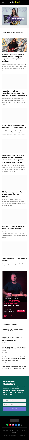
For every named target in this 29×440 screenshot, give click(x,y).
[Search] (26, 2)
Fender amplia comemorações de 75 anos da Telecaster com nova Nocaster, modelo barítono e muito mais (14, 368)
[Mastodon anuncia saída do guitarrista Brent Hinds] (14, 216)
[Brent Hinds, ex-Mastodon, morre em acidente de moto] (14, 115)
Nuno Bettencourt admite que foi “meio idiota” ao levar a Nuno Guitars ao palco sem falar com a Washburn (13, 358)
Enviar (14, 409)
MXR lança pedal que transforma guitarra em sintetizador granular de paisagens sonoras (14, 348)
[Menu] (3, 2)
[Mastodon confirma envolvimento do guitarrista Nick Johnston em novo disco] (14, 81)
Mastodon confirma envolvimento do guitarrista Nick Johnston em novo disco (14, 93)
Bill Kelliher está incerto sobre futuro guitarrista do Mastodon (14, 194)
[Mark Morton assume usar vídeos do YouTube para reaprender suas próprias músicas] (14, 45)
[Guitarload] (14, 2)
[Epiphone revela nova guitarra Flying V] (14, 248)
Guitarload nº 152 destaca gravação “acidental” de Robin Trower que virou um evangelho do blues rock (14, 339)
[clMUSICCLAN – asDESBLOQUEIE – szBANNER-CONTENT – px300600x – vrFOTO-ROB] (14, 319)
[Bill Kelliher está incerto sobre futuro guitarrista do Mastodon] (14, 182)
